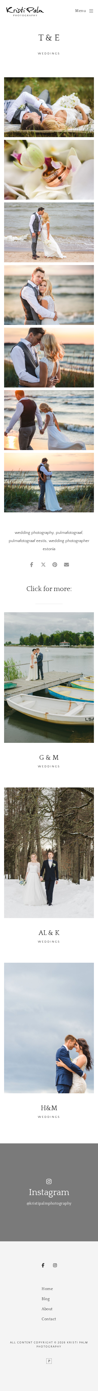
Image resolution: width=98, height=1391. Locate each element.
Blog (46, 1299)
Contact (49, 1319)
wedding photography (34, 532)
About (47, 1309)
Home (47, 1289)
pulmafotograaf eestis (28, 540)
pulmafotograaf (69, 532)
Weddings (49, 53)
